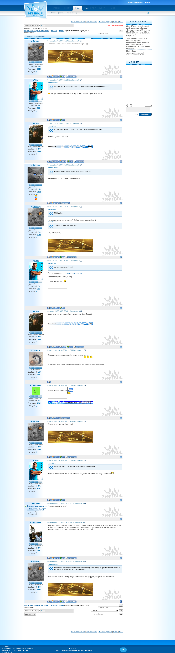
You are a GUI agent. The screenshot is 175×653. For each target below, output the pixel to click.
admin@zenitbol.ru (85, 650)
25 (85, 421)
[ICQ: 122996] (62, 76)
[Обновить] (127, 105)
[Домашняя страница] (55, 76)
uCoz (13, 650)
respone (36, 350)
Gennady (36, 41)
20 (81, 207)
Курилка (54, 31)
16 (81, 41)
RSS (121, 22)
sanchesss (36, 522)
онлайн (112, 8)
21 (81, 261)
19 (81, 165)
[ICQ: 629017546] (62, 120)
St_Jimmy (44, 28)
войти (147, 2)
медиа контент (90, 8)
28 (85, 522)
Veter (36, 80)
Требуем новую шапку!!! (74, 31)
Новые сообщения (73, 13)
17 (81, 80)
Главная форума (57, 13)
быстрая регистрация (135, 2)
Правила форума (105, 22)
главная (56, 8)
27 (85, 503)
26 (85, 460)
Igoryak (36, 503)
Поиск (115, 22)
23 (85, 350)
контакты (72, 648)
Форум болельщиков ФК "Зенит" (36, 31)
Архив (61, 31)
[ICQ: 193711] (70, 161)
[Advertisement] (73, 624)
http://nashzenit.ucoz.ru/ (73, 273)
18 (81, 123)
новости (67, 8)
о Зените (102, 8)
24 (85, 385)
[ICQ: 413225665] (62, 558)
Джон (36, 123)
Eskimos (36, 165)
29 (85, 561)
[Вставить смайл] (131, 105)
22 (81, 311)
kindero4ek (36, 385)
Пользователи (91, 22)
